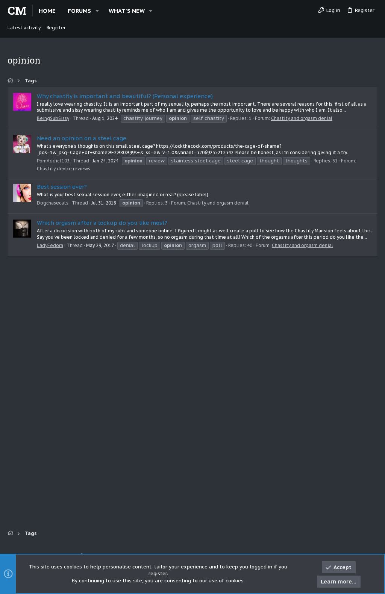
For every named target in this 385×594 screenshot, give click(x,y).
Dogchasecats (52, 203)
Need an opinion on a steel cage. (82, 138)
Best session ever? (62, 186)
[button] (97, 11)
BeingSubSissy (53, 118)
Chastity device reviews (63, 168)
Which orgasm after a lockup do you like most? (102, 222)
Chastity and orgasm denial (301, 118)
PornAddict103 (53, 161)
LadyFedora (50, 245)
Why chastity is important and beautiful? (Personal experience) (125, 96)
